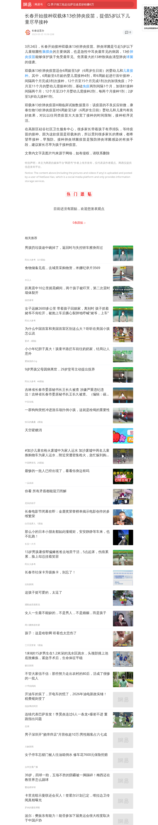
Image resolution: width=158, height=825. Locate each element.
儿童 (126, 70)
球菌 (129, 56)
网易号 (39, 4)
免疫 (86, 86)
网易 (27, 4)
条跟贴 (78, 222)
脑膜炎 (47, 51)
